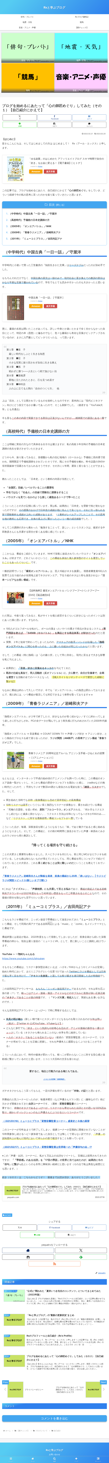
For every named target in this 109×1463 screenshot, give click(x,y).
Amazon (36, 171)
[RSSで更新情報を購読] (54, 1263)
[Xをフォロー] (81, 1250)
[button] (54, 125)
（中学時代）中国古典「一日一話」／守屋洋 (33, 213)
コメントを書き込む (54, 1418)
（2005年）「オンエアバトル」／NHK (30, 226)
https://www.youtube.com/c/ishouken (23, 958)
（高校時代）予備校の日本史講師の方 (29, 220)
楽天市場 (50, 171)
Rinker (40, 166)
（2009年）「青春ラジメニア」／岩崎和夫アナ (35, 232)
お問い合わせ (54, 1454)
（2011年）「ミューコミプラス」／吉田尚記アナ (35, 238)
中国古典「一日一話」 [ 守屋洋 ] (45, 297)
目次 (52, 204)
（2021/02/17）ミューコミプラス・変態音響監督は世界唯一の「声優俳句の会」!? (47, 1147)
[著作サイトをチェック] (28, 1250)
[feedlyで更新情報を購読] (81, 1257)
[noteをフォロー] (28, 1257)
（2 (45, 1121)
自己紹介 (8, 1215)
